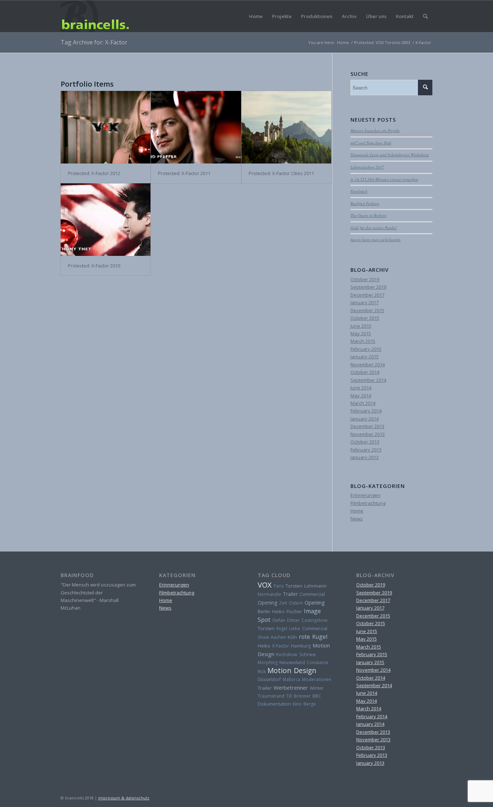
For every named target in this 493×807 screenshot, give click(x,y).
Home (256, 16)
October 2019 (364, 279)
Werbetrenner (291, 687)
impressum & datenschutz (123, 798)
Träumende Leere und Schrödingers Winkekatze (389, 154)
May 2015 (360, 333)
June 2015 (360, 326)
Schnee (307, 654)
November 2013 (367, 434)
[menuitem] (425, 16)
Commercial (312, 594)
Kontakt (405, 16)
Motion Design (291, 670)
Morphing (268, 662)
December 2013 (367, 426)
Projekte (282, 16)
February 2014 (365, 410)
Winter (317, 688)
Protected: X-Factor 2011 (184, 173)
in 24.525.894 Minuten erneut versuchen (384, 179)
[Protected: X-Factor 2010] (105, 219)
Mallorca (291, 679)
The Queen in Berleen (368, 215)
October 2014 (364, 372)
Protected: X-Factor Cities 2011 (281, 173)
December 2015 (367, 310)
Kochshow (286, 654)
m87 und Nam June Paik (370, 142)
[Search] (425, 16)
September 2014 (368, 380)
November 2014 (367, 364)
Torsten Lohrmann (306, 586)
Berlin (264, 611)
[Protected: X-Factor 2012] (105, 127)
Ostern (296, 603)
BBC (317, 696)
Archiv (349, 16)
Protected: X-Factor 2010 (94, 265)
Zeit (283, 603)
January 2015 (364, 356)
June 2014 (360, 387)
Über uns (376, 16)
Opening (267, 602)
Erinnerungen (365, 495)
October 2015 (364, 318)
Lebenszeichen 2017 (367, 167)
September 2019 (368, 287)
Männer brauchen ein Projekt (375, 130)
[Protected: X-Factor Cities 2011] (286, 127)
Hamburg (301, 646)
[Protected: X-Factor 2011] (196, 127)
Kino (297, 704)
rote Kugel (313, 637)
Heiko (264, 645)
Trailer (290, 593)
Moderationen (316, 679)
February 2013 (365, 449)
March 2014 (362, 403)
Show (263, 637)
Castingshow (314, 620)
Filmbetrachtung (367, 503)
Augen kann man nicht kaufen (375, 239)
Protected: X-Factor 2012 (94, 173)
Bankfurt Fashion (364, 203)
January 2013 (364, 457)
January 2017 (364, 302)
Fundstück (358, 191)
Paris (279, 586)
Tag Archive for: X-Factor (94, 42)
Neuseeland (292, 662)
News (356, 518)
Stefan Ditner (286, 620)
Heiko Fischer (287, 611)
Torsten (266, 628)
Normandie (269, 594)
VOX (265, 585)
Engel (281, 628)
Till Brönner (298, 696)
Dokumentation (274, 704)
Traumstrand (271, 696)
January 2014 (364, 418)
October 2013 (364, 442)
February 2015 (365, 349)
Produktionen (316, 16)
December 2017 (367, 295)
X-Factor (280, 646)
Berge (310, 704)
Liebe (294, 628)
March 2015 (362, 341)
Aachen (278, 637)
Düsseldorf (269, 679)
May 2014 (360, 395)
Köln (292, 637)
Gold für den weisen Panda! (373, 227)
